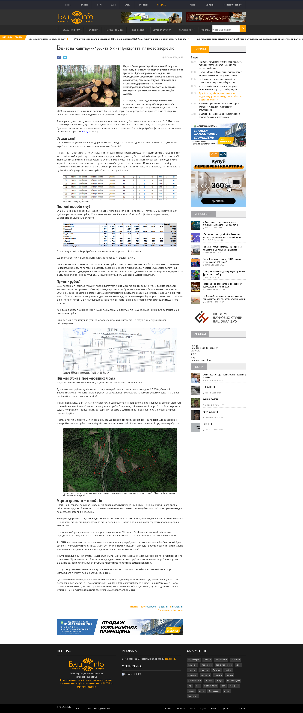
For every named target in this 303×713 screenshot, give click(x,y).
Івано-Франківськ (224, 665)
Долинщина (214, 691)
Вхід (78, 708)
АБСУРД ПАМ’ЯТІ (211, 412)
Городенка (193, 696)
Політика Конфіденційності (98, 708)
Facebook (150, 606)
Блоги (127, 4)
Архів (193, 4)
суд (189, 686)
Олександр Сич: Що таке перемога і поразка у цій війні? (224, 376)
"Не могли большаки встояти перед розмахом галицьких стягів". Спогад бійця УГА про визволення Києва (220, 64)
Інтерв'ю (84, 4)
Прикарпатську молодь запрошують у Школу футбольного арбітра (224, 273)
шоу (223, 686)
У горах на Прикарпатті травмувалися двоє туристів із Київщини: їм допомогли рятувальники (219, 106)
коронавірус (193, 660)
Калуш (219, 680)
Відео (113, 4)
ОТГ (197, 686)
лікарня (191, 670)
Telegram (162, 606)
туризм (191, 691)
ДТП (238, 665)
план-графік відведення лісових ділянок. (141, 152)
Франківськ (206, 665)
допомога (205, 675)
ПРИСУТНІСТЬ (209, 387)
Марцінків (234, 686)
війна (201, 691)
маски (226, 691)
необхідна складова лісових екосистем (110, 518)
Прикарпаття (221, 660)
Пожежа (216, 670)
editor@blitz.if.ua (89, 677)
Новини (67, 4)
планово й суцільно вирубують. (162, 423)
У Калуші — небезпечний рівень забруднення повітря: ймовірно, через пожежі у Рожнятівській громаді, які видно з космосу (219, 117)
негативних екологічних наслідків (106, 579)
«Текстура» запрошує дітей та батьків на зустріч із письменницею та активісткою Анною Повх (222, 236)
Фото (99, 4)
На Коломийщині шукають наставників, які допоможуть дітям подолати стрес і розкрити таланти (224, 297)
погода (230, 675)
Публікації (143, 4)
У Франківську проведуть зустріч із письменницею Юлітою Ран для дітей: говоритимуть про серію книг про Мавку (222, 223)
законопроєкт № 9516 (159, 121)
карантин (236, 660)
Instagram (177, 606)
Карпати (218, 675)
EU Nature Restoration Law (137, 532)
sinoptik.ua (206, 360)
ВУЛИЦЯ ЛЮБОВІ (210, 399)
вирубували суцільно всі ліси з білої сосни (147, 542)
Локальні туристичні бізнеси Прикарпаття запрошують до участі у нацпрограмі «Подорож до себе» (222, 248)
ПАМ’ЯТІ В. (207, 424)
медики (209, 680)
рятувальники (194, 680)
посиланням (170, 659)
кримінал (204, 670)
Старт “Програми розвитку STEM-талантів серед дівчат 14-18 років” (222, 260)
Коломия (192, 675)
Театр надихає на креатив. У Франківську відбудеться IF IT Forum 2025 (222, 285)
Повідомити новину (232, 4)
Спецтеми (161, 4)
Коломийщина (233, 680)
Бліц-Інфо (192, 665)
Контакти (210, 4)
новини (207, 660)
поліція (228, 670)
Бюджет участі (210, 686)
